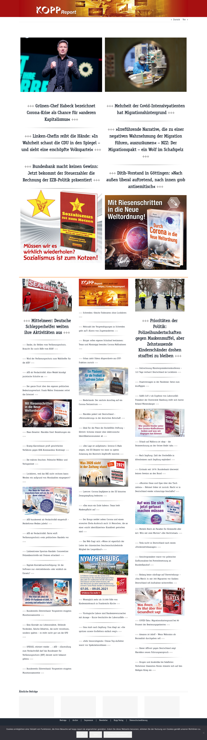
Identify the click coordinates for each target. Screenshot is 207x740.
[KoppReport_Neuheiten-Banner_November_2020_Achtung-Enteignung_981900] (47, 488)
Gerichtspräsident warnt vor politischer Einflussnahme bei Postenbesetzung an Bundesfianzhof (155, 560)
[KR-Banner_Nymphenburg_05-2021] (103, 555)
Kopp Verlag (118, 720)
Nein (96, 734)
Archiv (75, 720)
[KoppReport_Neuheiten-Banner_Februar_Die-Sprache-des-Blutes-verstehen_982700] (159, 588)
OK (82, 734)
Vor (184, 19)
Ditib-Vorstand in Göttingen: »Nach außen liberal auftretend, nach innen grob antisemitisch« (145, 179)
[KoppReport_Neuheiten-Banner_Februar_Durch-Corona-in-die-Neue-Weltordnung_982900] (47, 400)
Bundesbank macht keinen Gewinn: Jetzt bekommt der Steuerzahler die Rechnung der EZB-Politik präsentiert (61, 173)
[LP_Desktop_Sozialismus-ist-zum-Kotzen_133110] (61, 189)
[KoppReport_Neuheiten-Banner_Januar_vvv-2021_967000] (103, 460)
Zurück (176, 19)
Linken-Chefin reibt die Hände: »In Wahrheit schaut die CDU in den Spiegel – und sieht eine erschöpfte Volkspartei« (61, 142)
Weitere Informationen (118, 734)
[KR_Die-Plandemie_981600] (47, 579)
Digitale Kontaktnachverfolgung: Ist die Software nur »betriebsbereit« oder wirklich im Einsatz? (44, 569)
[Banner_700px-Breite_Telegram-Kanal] (103, 279)
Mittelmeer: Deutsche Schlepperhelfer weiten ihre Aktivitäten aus (47, 326)
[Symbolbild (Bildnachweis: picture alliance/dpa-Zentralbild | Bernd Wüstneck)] (146, 38)
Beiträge (63, 720)
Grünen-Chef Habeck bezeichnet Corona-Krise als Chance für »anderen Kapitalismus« (61, 112)
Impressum (88, 720)
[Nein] (203, 732)
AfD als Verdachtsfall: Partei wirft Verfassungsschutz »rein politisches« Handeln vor (46, 537)
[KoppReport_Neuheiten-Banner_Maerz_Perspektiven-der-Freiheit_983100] (103, 368)
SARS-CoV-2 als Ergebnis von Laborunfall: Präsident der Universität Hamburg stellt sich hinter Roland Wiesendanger (159, 399)
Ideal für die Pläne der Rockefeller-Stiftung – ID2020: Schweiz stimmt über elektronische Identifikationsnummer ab (102, 432)
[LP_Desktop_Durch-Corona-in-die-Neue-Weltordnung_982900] (146, 196)
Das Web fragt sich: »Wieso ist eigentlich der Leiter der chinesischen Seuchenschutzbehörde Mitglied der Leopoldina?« (101, 545)
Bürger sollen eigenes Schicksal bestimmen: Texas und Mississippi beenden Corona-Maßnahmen (102, 344)
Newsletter (103, 720)
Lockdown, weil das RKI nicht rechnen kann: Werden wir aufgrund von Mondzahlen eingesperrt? (46, 477)
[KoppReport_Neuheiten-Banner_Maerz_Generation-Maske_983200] (159, 410)
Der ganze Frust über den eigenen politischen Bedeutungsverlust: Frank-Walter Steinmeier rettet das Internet (46, 390)
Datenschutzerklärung (138, 720)
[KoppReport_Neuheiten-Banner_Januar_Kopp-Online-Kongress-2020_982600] (159, 497)
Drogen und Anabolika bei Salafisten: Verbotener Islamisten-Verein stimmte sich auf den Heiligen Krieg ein (158, 666)
